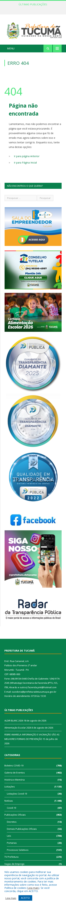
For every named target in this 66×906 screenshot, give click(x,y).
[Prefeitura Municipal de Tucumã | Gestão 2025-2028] (33, 30)
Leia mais (33, 887)
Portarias (12, 842)
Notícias (8, 800)
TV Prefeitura (11, 856)
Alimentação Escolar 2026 (32, 8)
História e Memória (14, 779)
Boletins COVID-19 (13, 765)
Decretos (12, 821)
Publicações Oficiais (15, 814)
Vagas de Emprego (14, 863)
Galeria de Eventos (14, 772)
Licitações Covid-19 (17, 793)
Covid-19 (11, 807)
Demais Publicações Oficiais (22, 828)
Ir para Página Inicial (25, 162)
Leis (9, 835)
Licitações (9, 786)
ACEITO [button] (25, 897)
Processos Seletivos (18, 849)
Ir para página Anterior (26, 156)
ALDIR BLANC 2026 (13, 720)
